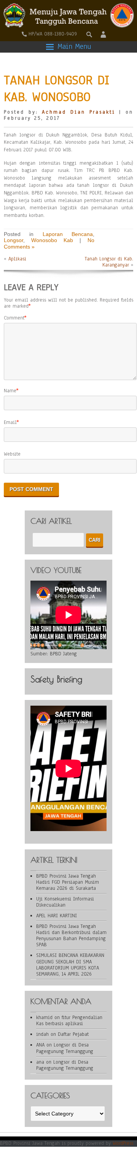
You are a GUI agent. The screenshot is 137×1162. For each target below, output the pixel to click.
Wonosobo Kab (52, 240)
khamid (44, 1017)
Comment (14, 318)
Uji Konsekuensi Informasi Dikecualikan (65, 902)
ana (40, 1062)
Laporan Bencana (68, 234)
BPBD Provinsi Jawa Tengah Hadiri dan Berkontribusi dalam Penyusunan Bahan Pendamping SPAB (71, 935)
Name (10, 391)
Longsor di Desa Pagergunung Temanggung (64, 1048)
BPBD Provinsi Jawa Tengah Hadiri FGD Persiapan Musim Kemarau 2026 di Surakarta (67, 882)
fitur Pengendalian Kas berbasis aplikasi (69, 1020)
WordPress (123, 1143)
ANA (40, 1045)
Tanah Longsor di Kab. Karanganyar (109, 261)
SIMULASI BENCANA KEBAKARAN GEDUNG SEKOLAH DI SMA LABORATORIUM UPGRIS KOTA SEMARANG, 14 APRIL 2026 (70, 964)
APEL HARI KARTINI (56, 915)
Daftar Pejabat (73, 1034)
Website (12, 454)
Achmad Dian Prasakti (78, 112)
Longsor (13, 240)
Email (10, 422)
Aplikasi (17, 258)
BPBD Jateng (63, 653)
